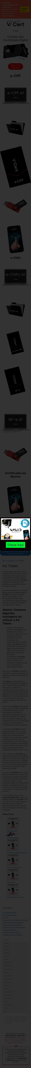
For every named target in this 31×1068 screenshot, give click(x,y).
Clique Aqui (16, 545)
